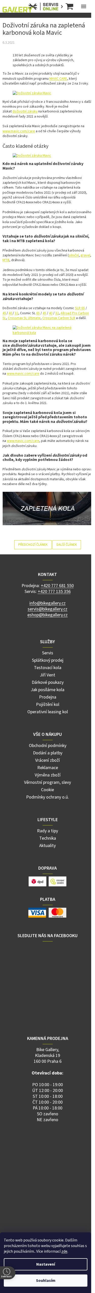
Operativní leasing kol (47, 712)
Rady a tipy (47, 831)
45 (4, 313)
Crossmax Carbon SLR (58, 318)
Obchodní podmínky (47, 746)
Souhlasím (45, 1280)
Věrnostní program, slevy (47, 782)
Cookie (47, 790)
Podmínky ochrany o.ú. (47, 797)
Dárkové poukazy (48, 682)
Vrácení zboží (47, 760)
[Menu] (84, 6)
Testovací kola (47, 668)
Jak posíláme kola (47, 690)
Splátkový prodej (47, 660)
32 (16, 313)
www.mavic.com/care (19, 131)
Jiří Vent (47, 675)
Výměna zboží (48, 775)
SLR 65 (80, 308)
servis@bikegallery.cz (47, 609)
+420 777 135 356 (54, 591)
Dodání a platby (47, 753)
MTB (6, 260)
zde (64, 1251)
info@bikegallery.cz (47, 603)
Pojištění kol (47, 704)
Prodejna (47, 697)
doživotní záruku (24, 111)
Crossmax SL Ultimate (24, 318)
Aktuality (47, 846)
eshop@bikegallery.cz (47, 615)
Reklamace (47, 768)
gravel (85, 255)
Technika (47, 838)
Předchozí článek (33, 544)
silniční (74, 255)
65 (38, 313)
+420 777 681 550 (57, 586)
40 (11, 313)
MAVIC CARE (58, 78)
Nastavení (45, 1264)
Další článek (66, 544)
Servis (47, 653)
